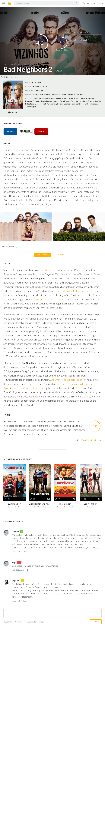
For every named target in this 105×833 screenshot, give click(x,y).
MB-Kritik (42, 255)
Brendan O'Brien (75, 94)
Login (101, 3)
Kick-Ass (60, 299)
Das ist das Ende (79, 383)
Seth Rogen (63, 383)
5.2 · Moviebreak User (83, 40)
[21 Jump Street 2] (14, 480)
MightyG (16, 580)
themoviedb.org (12, 77)
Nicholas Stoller (42, 94)
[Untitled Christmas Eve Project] (40, 480)
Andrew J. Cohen (59, 94)
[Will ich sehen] (9, 499)
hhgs (14, 562)
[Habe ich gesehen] (5, 499)
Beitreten (91, 3)
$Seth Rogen (56, 593)
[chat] (83, 3)
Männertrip (87, 291)
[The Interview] (65, 480)
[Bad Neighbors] (91, 480)
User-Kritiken (61, 255)
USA (45, 86)
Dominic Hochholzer (91, 440)
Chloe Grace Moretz (43, 299)
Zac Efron (55, 379)
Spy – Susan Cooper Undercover (28, 388)
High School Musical (72, 379)
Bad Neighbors (48, 270)
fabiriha (15, 531)
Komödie (37, 86)
